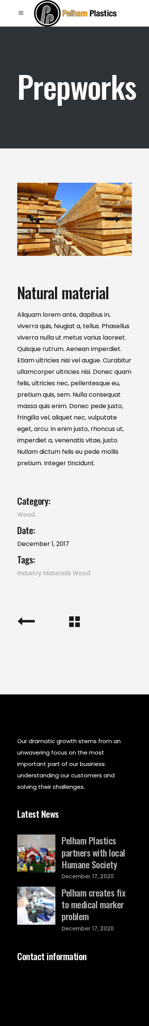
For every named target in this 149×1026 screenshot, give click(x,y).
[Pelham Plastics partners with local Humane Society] (36, 854)
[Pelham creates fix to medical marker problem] (36, 906)
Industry (29, 573)
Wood (26, 514)
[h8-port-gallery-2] (74, 219)
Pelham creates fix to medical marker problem (93, 904)
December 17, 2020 (88, 876)
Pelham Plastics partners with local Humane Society (93, 852)
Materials (57, 573)
